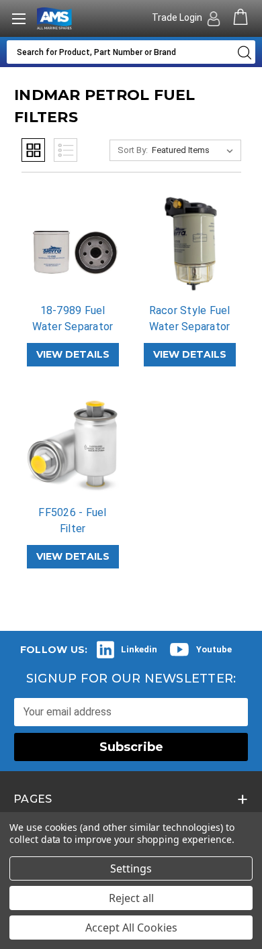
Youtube (214, 649)
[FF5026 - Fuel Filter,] (73, 446)
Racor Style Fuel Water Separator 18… (189, 326)
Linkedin (139, 649)
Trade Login (178, 17)
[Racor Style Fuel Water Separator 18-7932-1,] (189, 244)
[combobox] (118, 52)
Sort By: (133, 150)
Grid (33, 150)
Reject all (131, 898)
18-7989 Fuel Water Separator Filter (73, 326)
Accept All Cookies (131, 927)
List (65, 150)
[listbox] (195, 150)
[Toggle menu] (18, 18)
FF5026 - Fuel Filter (72, 520)
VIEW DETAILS (73, 354)
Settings (131, 868)
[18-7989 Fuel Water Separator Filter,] (73, 244)
